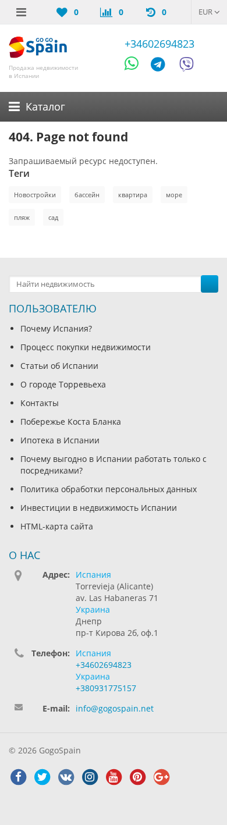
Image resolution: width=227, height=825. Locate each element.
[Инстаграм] (89, 777)
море (174, 194)
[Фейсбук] (18, 777)
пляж (22, 217)
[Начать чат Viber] (186, 66)
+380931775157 (106, 688)
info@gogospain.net (115, 708)
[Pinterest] (137, 777)
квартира (132, 194)
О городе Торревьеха (63, 384)
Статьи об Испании (59, 365)
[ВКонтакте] (65, 777)
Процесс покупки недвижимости (85, 347)
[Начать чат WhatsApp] (136, 66)
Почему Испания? (56, 328)
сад (53, 217)
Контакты (39, 402)
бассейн (87, 194)
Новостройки (35, 194)
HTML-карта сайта (56, 526)
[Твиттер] (42, 777)
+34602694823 (159, 44)
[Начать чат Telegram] (162, 66)
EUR (206, 11)
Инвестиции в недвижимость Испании (98, 507)
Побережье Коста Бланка (70, 421)
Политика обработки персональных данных (108, 489)
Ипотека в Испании (60, 440)
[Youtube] (113, 777)
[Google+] (161, 777)
